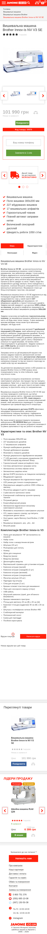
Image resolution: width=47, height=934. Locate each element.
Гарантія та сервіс (18, 878)
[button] (28, 3)
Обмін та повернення (19, 882)
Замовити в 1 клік (23, 153)
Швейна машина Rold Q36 (22, 810)
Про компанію (15, 865)
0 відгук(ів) (23, 35)
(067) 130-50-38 (20, 902)
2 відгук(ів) (26, 820)
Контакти (13, 886)
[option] (23, 61)
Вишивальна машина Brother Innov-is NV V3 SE (22, 740)
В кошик (19, 835)
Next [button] (43, 96)
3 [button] (27, 187)
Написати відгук (33, 636)
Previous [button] (4, 96)
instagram (18, 918)
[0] (37, 2)
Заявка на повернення (20, 890)
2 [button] (23, 187)
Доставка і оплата (17, 874)
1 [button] (19, 187)
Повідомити (22, 123)
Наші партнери (16, 870)
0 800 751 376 (20, 894)
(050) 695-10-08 (20, 898)
